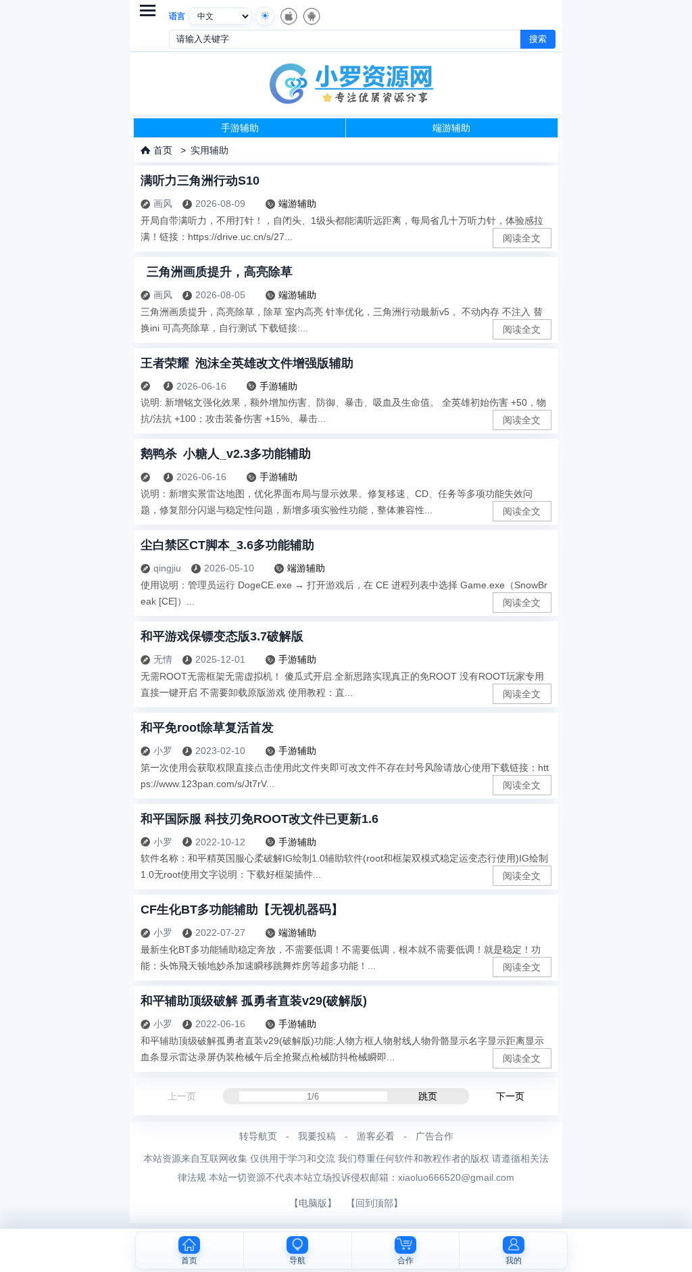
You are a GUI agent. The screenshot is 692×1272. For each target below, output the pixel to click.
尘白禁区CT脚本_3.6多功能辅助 (227, 545)
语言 (177, 16)
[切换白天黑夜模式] (264, 16)
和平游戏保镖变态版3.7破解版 (222, 636)
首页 (162, 150)
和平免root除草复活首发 (207, 727)
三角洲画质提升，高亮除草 (217, 272)
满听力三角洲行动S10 (200, 180)
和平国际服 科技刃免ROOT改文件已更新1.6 (259, 819)
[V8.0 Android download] (310, 16)
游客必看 (376, 1136)
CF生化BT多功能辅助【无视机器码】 (242, 909)
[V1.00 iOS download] (287, 16)
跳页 (427, 1096)
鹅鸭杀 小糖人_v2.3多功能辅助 (226, 454)
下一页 (510, 1096)
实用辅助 (209, 150)
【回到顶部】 (374, 1203)
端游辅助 (451, 127)
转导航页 (258, 1136)
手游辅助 (240, 127)
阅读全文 (522, 238)
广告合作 (434, 1136)
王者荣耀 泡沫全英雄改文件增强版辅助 (247, 363)
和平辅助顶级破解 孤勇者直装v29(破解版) (254, 1001)
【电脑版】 (313, 1203)
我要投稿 (317, 1136)
